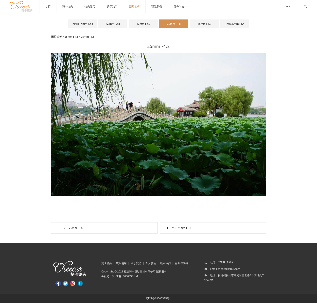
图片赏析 (134, 6)
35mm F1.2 (204, 24)
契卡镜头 (67, 6)
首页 (48, 6)
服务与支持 (180, 6)
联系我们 (156, 6)
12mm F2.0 (143, 24)
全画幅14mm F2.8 (82, 24)
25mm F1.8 (174, 24)
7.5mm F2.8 (113, 24)
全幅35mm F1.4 (235, 24)
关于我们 (112, 6)
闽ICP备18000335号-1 (125, 276)
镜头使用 (90, 6)
